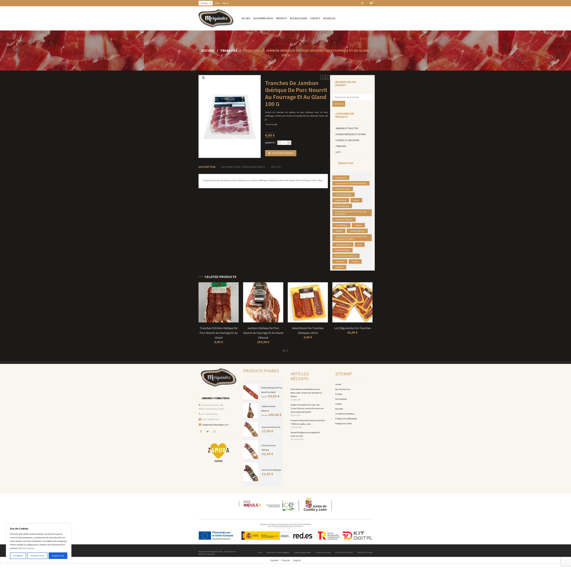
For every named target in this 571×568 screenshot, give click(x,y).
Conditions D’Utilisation (345, 414)
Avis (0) (276, 167)
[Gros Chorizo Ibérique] (251, 472)
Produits (338, 394)
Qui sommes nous (342, 389)
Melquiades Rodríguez (207, 551)
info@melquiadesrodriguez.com (215, 425)
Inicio (260, 552)
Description (207, 167)
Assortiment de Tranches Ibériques (351, 183)
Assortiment (340, 177)
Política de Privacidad (344, 552)
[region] (38, 543)
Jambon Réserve (342, 244)
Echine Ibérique (342, 206)
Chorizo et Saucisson (347, 140)
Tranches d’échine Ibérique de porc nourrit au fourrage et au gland (219, 332)
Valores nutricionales (302, 552)
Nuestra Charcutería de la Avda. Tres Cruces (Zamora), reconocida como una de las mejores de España (307, 408)
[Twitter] (207, 431)
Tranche (355, 261)
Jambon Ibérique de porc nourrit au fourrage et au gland (351, 237)
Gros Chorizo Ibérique (271, 470)
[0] (371, 3)
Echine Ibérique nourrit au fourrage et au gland (351, 212)
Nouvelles (339, 409)
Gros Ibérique (341, 225)
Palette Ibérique (342, 250)
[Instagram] (214, 431)
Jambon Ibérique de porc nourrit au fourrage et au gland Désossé (263, 332)
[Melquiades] (218, 377)
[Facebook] (201, 431)
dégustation (340, 200)
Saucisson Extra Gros (271, 427)
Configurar (18, 555)
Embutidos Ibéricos (344, 219)
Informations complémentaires (243, 167)
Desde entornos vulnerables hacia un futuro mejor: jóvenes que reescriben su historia (306, 393)
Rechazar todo (37, 555)
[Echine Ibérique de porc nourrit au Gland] (250, 392)
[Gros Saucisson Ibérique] (251, 449)
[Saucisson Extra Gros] (251, 429)
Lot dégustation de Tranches (352, 328)
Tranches (228, 50)
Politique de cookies (343, 423)
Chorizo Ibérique (342, 189)
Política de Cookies (25, 548)
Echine (356, 200)
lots (360, 244)
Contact (338, 404)
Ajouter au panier (282, 153)
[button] (203, 77)
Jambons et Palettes (346, 128)
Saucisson (339, 261)
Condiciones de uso (323, 552)
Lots (338, 152)
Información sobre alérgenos (278, 552)
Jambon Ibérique (357, 231)
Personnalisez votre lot (346, 255)
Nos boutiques (341, 399)
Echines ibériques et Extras (350, 134)
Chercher (338, 103)
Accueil (208, 50)
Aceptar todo (58, 555)
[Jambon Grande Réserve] (250, 410)
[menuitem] (246, 18)
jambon (358, 225)
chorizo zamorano (343, 194)
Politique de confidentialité (346, 418)
